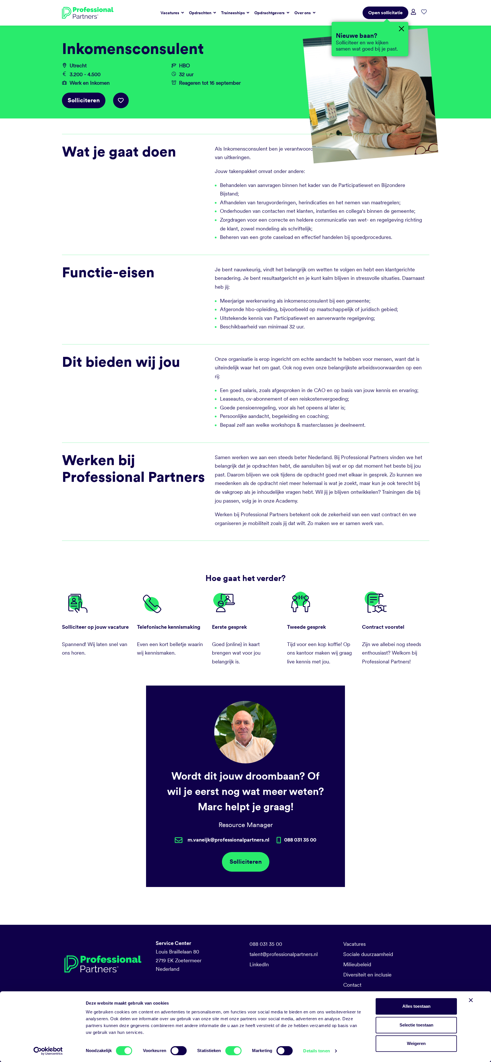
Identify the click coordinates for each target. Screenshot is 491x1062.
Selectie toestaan (416, 1025)
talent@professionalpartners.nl (283, 954)
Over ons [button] (303, 12)
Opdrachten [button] (200, 12)
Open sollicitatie (385, 12)
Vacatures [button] (170, 12)
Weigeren (416, 1043)
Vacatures (354, 944)
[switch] (178, 1050)
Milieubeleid (357, 964)
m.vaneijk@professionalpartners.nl (228, 840)
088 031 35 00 (265, 944)
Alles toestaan (416, 1006)
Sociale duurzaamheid (368, 954)
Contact (352, 985)
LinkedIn (259, 964)
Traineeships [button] (233, 12)
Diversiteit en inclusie (367, 975)
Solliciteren (84, 100)
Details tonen (316, 1050)
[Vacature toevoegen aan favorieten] (121, 100)
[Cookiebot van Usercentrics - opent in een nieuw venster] (48, 1051)
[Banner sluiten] (471, 1000)
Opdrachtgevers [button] (270, 12)
